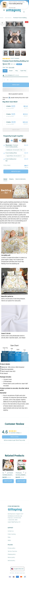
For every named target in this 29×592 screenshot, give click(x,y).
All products (8, 17)
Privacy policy (11, 548)
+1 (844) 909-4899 (12, 520)
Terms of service (12, 551)
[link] (4, 4)
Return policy (11, 557)
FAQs (9, 537)
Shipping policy (12, 554)
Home (1, 17)
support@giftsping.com (14, 522)
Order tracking (12, 534)
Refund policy (11, 560)
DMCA (9, 540)
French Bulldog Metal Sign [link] (16, 3)
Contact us (11, 531)
